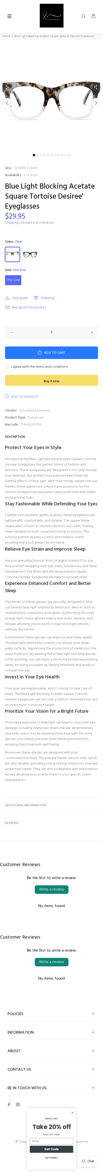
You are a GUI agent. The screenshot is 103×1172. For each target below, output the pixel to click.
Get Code (51, 1149)
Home (6, 36)
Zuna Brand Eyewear (34, 411)
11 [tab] (69, 155)
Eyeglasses (36, 418)
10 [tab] (65, 155)
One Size (13, 280)
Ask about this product (29, 307)
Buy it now (52, 381)
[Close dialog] (72, 1112)
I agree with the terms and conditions (39, 367)
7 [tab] (55, 155)
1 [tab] (34, 155)
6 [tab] (51, 155)
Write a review (51, 889)
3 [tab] (41, 155)
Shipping (11, 223)
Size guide (20, 298)
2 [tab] (37, 155)
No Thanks (51, 1157)
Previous (7, 103)
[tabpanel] (51, 99)
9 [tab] (62, 155)
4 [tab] (44, 155)
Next (95, 103)
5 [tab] (48, 155)
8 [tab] (58, 155)
